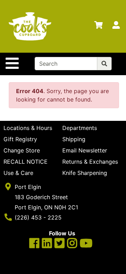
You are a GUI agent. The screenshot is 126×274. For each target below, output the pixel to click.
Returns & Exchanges (90, 161)
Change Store (22, 150)
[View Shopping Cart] (98, 26)
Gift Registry (20, 139)
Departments (79, 127)
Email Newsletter (84, 150)
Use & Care (18, 172)
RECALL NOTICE (26, 161)
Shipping (73, 139)
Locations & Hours (28, 127)
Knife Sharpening (84, 172)
